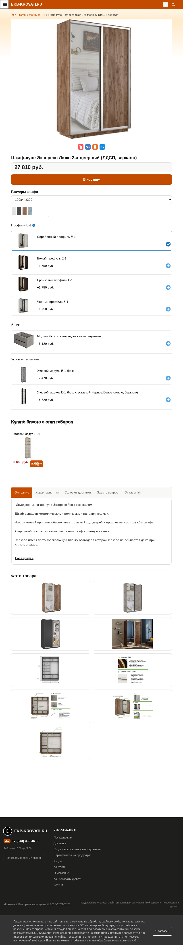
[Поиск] (173, 4)
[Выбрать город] (165, 4)
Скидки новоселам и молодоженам (77, 849)
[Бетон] (30, 211)
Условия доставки (78, 492)
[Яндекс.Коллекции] (80, 147)
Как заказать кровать (68, 879)
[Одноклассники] (95, 147)
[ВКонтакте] (88, 147)
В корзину (91, 179)
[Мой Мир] (102, 147)
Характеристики (47, 492)
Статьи (58, 884)
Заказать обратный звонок (24, 857)
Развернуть (24, 558)
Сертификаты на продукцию (73, 855)
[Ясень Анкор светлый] (14, 211)
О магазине (61, 873)
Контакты (60, 867)
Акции (58, 861)
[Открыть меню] (4, 4)
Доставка (60, 843)
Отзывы (132, 492)
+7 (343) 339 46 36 (25, 841)
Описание (22, 492)
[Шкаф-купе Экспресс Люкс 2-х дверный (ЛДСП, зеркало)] (51, 598)
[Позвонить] (161, 4)
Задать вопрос (107, 492)
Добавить (36, 463)
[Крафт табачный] (25, 211)
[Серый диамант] (19, 211)
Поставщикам (63, 837)
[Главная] (12, 15)
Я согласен (162, 931)
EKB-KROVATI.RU (26, 4)
